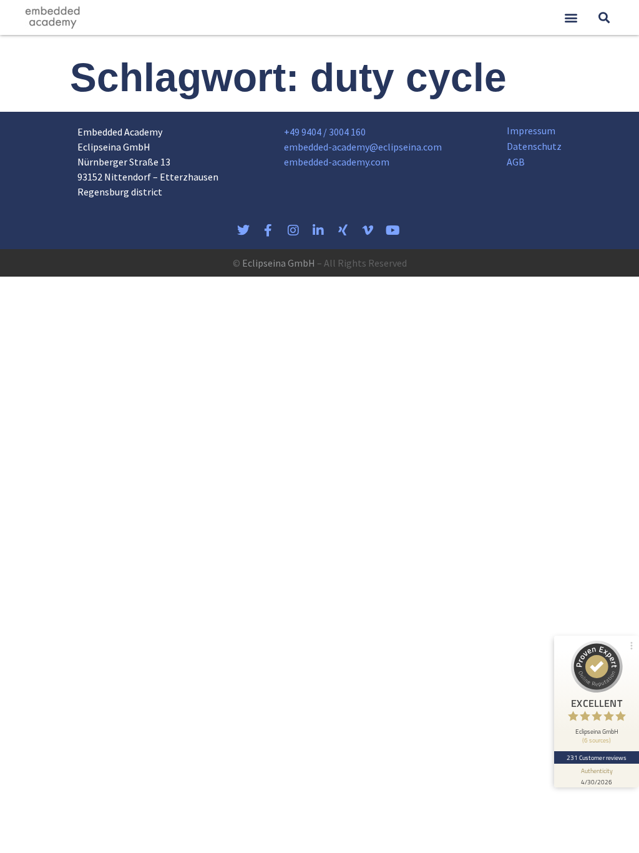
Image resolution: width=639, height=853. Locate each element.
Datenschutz (534, 146)
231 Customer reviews (597, 757)
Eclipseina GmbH (278, 263)
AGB (516, 161)
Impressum (531, 130)
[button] (570, 17)
